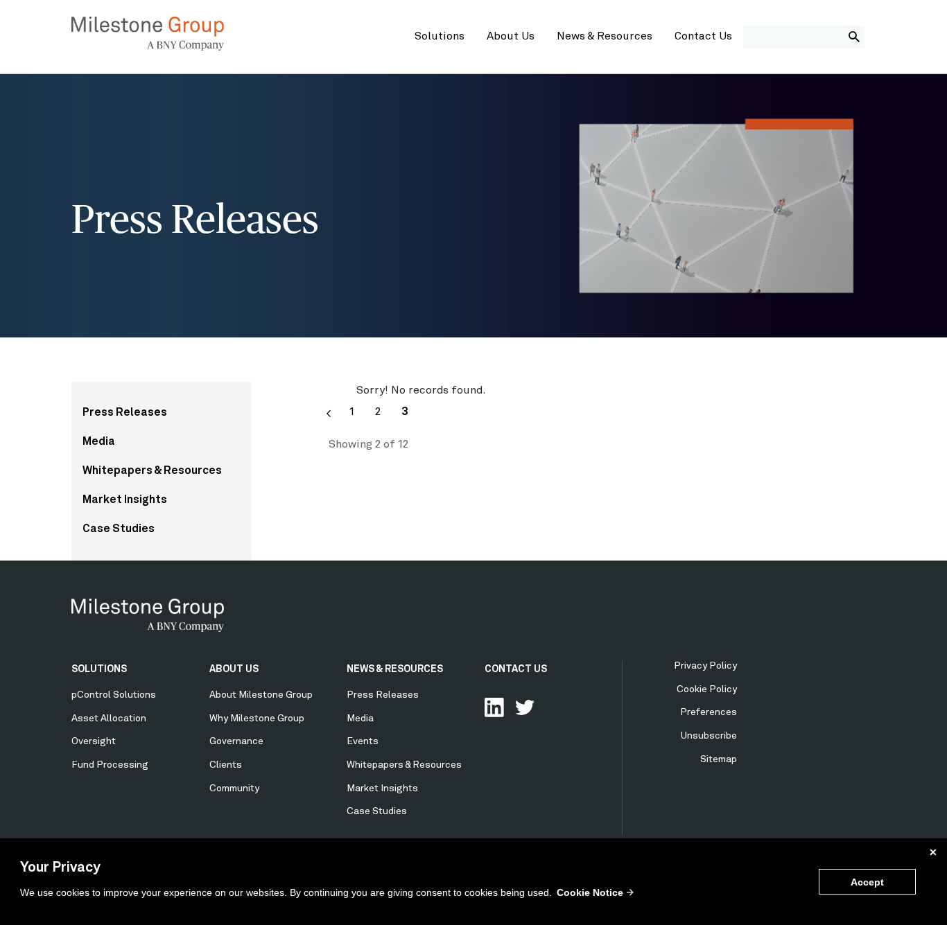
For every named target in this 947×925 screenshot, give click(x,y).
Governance (236, 741)
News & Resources (604, 36)
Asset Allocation (108, 718)
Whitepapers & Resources (152, 471)
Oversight (93, 741)
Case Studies (118, 529)
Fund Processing (109, 765)
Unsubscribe (709, 736)
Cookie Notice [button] (590, 892)
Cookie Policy (707, 689)
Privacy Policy (705, 666)
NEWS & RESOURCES (395, 669)
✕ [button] (933, 852)
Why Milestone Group (256, 718)
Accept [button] (867, 882)
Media (98, 442)
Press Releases (124, 413)
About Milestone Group (261, 695)
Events (363, 741)
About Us (511, 36)
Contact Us (703, 36)
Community (234, 788)
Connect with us (494, 707)
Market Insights (124, 500)
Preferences (708, 712)
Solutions (439, 36)
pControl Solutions (113, 695)
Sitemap (718, 759)
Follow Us (525, 707)
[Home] (147, 47)
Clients (225, 765)
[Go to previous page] (328, 413)
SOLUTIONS (99, 669)
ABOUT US (234, 669)
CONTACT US (516, 669)
